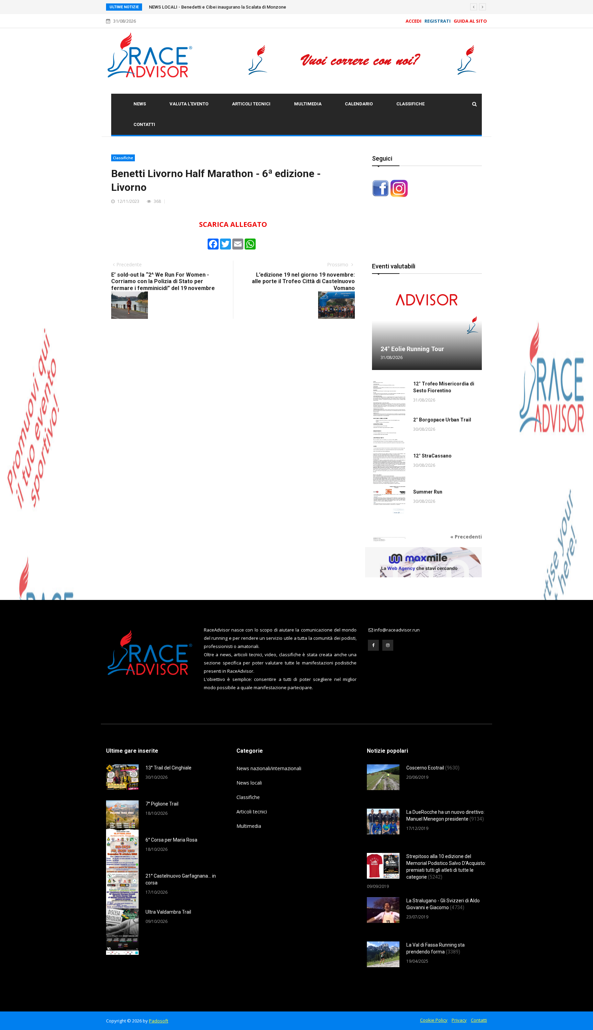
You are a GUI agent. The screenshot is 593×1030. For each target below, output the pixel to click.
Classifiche (410, 103)
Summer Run (427, 492)
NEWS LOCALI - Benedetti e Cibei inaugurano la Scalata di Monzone (217, 7)
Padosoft (158, 1021)
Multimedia (308, 103)
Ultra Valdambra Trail (168, 912)
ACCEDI (413, 21)
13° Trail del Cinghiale (168, 768)
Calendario (359, 103)
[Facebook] (373, 645)
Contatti (144, 124)
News (139, 103)
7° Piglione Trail (162, 804)
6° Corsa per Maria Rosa (171, 840)
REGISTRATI (438, 21)
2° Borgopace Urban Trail (442, 420)
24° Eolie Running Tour (412, 348)
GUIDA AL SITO (469, 21)
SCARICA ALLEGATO (233, 224)
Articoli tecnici (251, 103)
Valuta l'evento (189, 103)
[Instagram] (387, 645)
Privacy (459, 1020)
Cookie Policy (433, 1020)
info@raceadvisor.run (397, 630)
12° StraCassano (432, 456)
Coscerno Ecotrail (433, 768)
